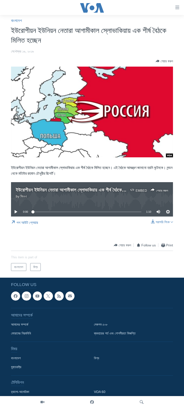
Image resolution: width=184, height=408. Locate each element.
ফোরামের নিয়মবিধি (21, 333)
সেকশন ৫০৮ (101, 325)
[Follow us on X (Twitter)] (48, 296)
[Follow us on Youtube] (37, 296)
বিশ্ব (96, 358)
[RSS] (59, 296)
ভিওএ (23, 196)
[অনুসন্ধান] (141, 402)
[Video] (42, 402)
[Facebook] (92, 402)
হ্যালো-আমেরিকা (20, 392)
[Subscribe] (70, 296)
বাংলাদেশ (16, 21)
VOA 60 (99, 392)
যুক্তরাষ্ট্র (16, 367)
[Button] (164, 61)
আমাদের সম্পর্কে (19, 325)
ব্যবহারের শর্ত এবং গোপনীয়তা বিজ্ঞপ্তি (115, 333)
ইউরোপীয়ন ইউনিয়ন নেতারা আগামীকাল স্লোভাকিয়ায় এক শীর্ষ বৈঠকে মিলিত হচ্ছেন (79, 189)
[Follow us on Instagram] (26, 296)
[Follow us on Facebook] (15, 296)
